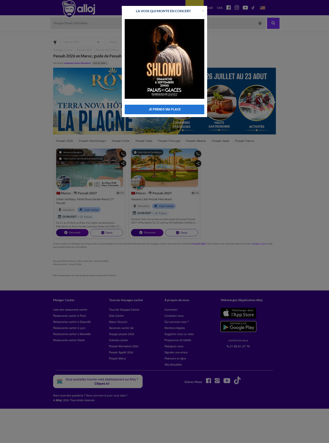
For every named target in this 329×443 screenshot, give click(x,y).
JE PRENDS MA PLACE (165, 109)
